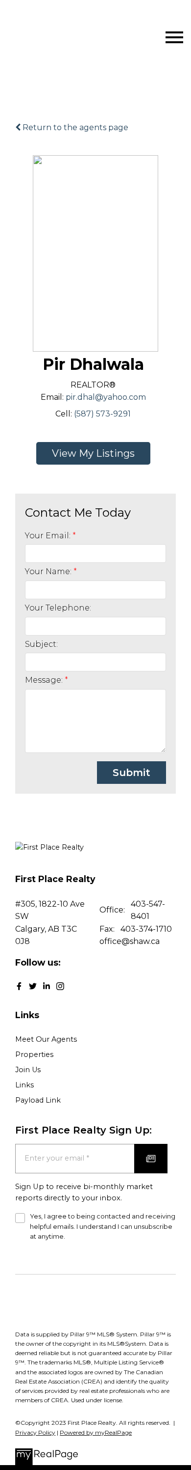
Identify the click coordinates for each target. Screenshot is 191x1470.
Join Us (28, 1069)
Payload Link (38, 1100)
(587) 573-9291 (102, 413)
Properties (34, 1054)
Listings (115, 453)
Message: (45, 680)
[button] (19, 986)
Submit (131, 772)
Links (24, 1085)
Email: (52, 397)
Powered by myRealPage (96, 1432)
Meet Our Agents (46, 1039)
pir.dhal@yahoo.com (106, 397)
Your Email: (48, 535)
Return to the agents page (74, 127)
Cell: (63, 413)
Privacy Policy (35, 1432)
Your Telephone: (58, 607)
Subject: (41, 644)
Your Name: (49, 571)
